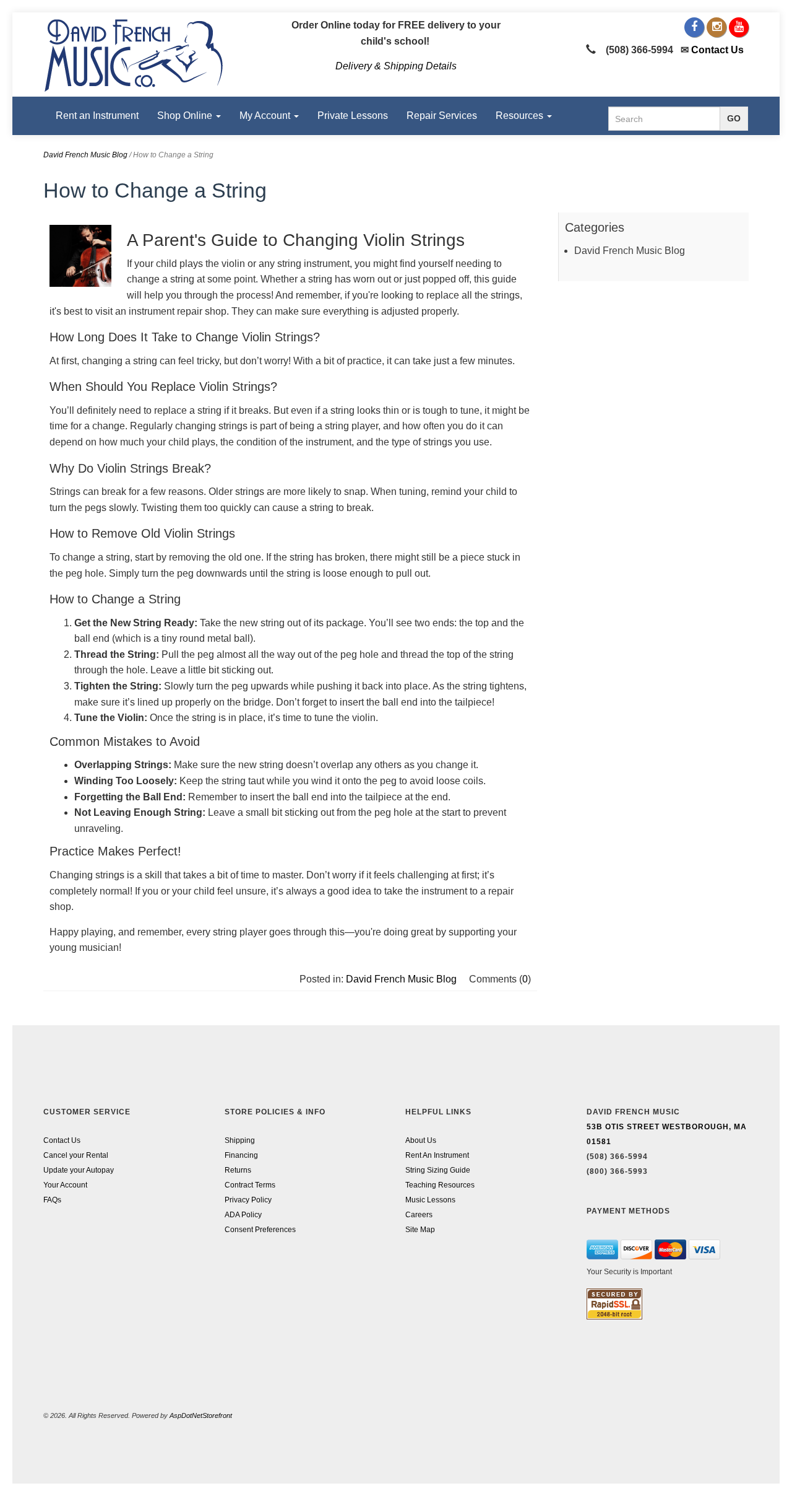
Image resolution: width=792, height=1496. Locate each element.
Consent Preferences (260, 1229)
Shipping (240, 1140)
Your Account (65, 1185)
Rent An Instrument (437, 1155)
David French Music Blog (85, 155)
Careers (419, 1214)
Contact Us (717, 50)
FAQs (52, 1200)
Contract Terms (250, 1185)
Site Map (420, 1229)
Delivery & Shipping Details (396, 66)
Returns (238, 1170)
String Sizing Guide (437, 1170)
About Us (420, 1140)
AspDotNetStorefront (201, 1415)
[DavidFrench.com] (134, 53)
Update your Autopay (78, 1170)
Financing (241, 1155)
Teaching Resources (440, 1185)
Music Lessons (430, 1200)
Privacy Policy (248, 1200)
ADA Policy (243, 1214)
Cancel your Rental (75, 1155)
